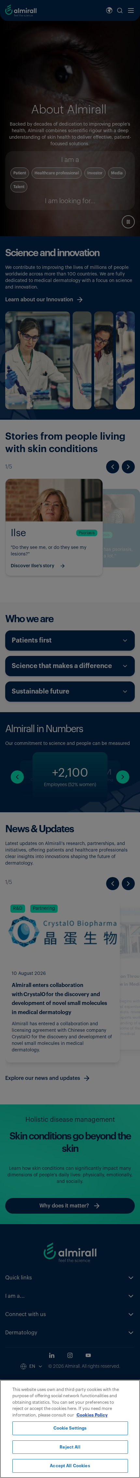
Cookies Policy (92, 1415)
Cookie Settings (70, 1428)
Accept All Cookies (70, 1466)
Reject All (70, 1447)
